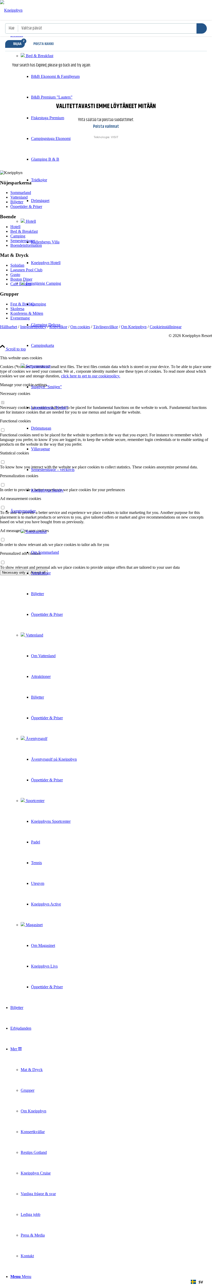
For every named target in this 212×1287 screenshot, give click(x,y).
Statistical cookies (14, 453)
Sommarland (36, 531)
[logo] (11, 10)
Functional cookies (15, 421)
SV (201, 1281)
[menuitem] (45, 263)
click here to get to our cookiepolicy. (90, 376)
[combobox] (197, 1282)
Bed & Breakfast (39, 56)
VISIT (114, 137)
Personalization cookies (19, 476)
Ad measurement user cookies (24, 530)
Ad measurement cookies (20, 498)
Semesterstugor (38, 366)
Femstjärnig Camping (43, 283)
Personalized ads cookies (20, 553)
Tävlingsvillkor (105, 327)
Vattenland (34, 635)
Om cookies (80, 327)
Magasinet (34, 925)
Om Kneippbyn (134, 327)
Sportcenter (34, 800)
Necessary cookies (15, 393)
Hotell (30, 221)
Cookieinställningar (165, 327)
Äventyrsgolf (36, 738)
